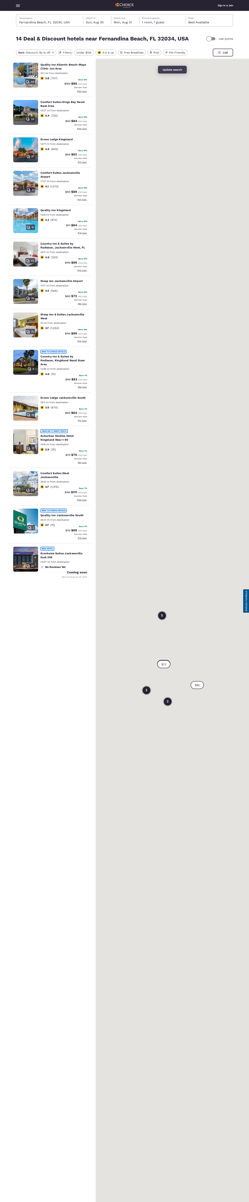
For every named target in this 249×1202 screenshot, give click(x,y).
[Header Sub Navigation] (18, 5)
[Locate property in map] (50, 78)
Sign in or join (225, 5)
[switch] (211, 38)
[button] (163, 664)
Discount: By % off (34, 52)
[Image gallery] (25, 75)
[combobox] (49, 20)
